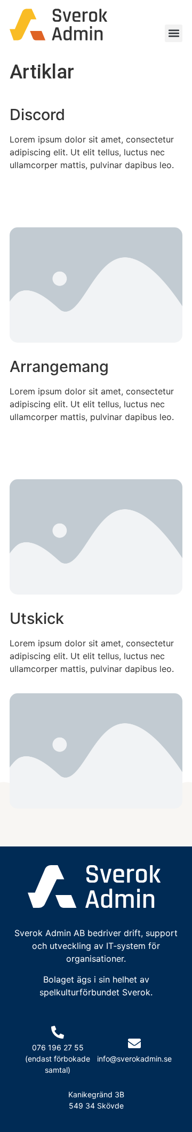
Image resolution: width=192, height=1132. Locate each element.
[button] (173, 33)
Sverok (136, 992)
